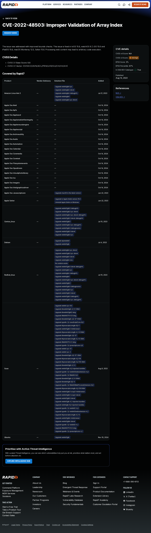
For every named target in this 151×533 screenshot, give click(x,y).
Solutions (6, 496)
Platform (47, 5)
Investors (37, 504)
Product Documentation (103, 491)
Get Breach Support (11, 512)
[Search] (119, 5)
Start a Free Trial (10, 507)
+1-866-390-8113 (131, 481)
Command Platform (11, 488)
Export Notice (39, 525)
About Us (37, 483)
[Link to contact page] (124, 5)
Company (88, 5)
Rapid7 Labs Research (73, 496)
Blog (65, 483)
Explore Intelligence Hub (18, 461)
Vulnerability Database (73, 500)
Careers (36, 508)
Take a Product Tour (11, 510)
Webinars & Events (71, 491)
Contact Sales (8, 515)
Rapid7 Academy (100, 500)
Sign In (96, 483)
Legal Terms (15, 525)
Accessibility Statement (70, 525)
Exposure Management (12, 490)
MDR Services (8, 493)
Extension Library (101, 496)
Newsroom (37, 491)
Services (57, 5)
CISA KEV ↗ (120, 97)
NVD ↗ (118, 93)
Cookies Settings (87, 525)
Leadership (37, 487)
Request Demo (140, 5)
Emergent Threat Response (75, 487)
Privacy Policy (27, 525)
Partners (78, 5)
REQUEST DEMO (10, 33)
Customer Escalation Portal (105, 504)
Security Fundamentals (73, 504)
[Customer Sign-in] (129, 5)
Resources (67, 5)
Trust (48, 525)
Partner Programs (41, 500)
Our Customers (39, 496)
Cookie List (56, 525)
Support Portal (99, 487)
